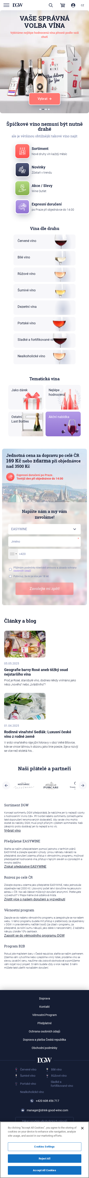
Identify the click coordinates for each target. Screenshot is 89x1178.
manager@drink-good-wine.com (47, 1110)
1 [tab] (40, 110)
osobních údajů (22, 570)
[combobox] (13, 554)
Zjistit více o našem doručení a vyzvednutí (34, 899)
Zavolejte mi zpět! (45, 588)
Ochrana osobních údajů (44, 1031)
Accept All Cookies (44, 1170)
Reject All (44, 1158)
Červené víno (28, 1069)
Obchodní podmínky (44, 1047)
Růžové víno (59, 1075)
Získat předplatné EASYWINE (25, 867)
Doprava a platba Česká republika (44, 1039)
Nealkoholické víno (32, 1092)
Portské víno (28, 1083)
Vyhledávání (51, 5)
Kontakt (44, 1006)
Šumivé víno (27, 1075)
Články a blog (20, 621)
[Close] (82, 1128)
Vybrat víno (12, 830)
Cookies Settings (44, 1146)
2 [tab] (43, 110)
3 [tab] (46, 110)
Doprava (44, 998)
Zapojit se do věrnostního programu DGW (34, 935)
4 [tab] (49, 110)
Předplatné (44, 1023)
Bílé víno (56, 1069)
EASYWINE (19, 563)
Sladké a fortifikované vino (62, 1084)
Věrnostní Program (44, 1014)
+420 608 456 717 (47, 1100)
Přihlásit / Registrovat (73, 5)
